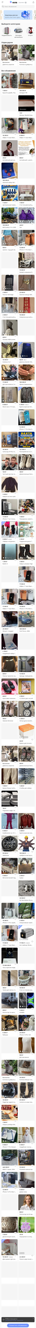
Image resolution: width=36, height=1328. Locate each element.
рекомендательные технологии (14, 1320)
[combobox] (18, 6)
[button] (15, 61)
